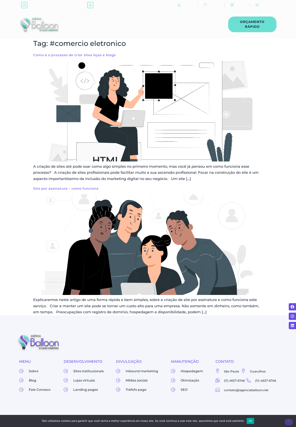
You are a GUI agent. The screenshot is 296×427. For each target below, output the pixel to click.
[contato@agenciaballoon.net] (24, 5)
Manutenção (183, 24)
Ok (250, 420)
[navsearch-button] (215, 24)
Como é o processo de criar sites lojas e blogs (74, 55)
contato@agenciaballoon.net (52, 5)
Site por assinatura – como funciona (66, 188)
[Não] (289, 422)
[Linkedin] (292, 325)
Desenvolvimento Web (97, 24)
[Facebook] (292, 306)
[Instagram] (292, 316)
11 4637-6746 (105, 5)
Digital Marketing (144, 24)
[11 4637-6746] (90, 5)
